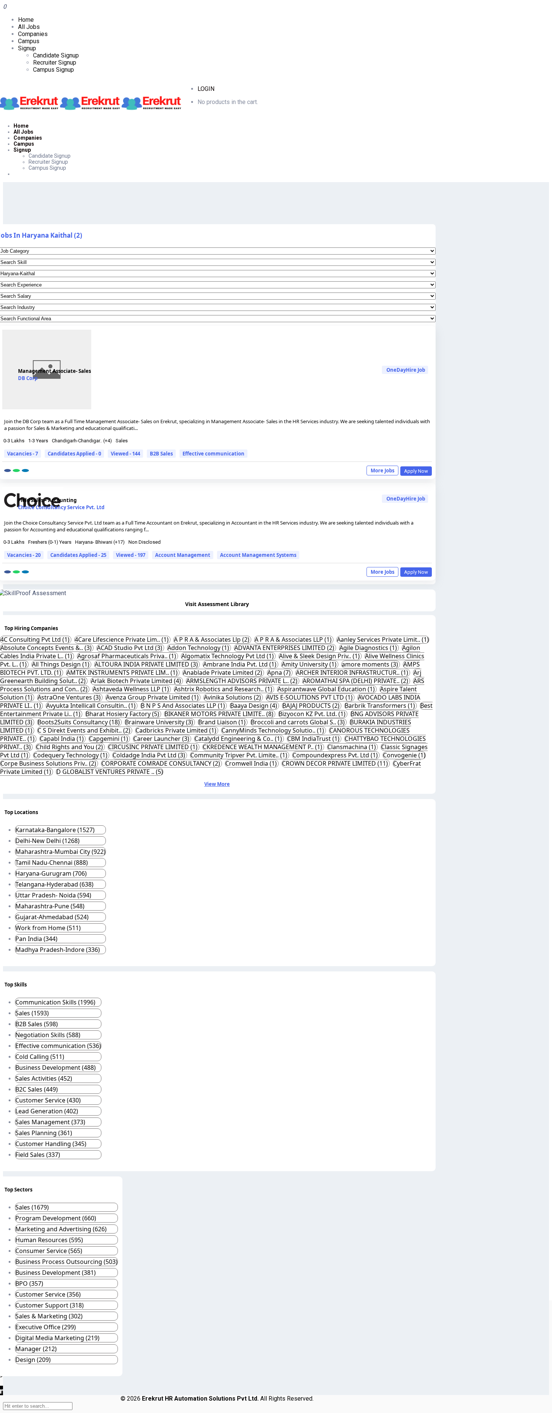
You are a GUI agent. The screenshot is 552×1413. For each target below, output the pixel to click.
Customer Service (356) (48, 1294)
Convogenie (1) (404, 755)
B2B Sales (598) (36, 1024)
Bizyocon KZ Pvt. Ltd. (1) (313, 714)
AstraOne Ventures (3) (70, 697)
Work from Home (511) (48, 928)
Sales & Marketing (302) (49, 1316)
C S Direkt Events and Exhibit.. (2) (85, 730)
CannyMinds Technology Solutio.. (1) (274, 730)
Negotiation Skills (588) (47, 1035)
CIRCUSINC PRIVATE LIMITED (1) (153, 747)
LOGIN (206, 88)
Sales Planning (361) (43, 1133)
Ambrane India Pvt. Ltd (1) (240, 664)
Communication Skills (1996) (55, 1002)
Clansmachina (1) (352, 747)
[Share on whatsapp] (16, 470)
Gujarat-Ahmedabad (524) (52, 917)
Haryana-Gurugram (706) (51, 873)
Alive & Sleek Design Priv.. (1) (320, 656)
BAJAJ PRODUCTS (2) (311, 705)
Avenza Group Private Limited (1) (153, 697)
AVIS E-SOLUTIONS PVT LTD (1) (310, 697)
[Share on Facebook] (7, 470)
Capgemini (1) (109, 738)
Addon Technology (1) (199, 648)
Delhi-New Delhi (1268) (47, 841)
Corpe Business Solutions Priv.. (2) (49, 763)
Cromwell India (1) (251, 763)
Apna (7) (279, 672)
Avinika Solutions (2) (233, 697)
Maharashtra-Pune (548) (49, 906)
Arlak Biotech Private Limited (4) (136, 681)
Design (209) (33, 1360)
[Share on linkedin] (25, 470)
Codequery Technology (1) (71, 755)
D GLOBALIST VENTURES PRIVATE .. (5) (109, 772)
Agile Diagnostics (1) (368, 648)
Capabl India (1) (62, 738)
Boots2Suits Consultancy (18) (79, 722)
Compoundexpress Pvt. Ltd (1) (336, 755)
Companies (33, 34)
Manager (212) (36, 1349)
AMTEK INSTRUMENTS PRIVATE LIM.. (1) (122, 672)
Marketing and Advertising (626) (61, 1229)
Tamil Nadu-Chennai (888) (51, 862)
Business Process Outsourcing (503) (66, 1262)
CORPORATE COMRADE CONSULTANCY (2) (161, 763)
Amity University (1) (310, 664)
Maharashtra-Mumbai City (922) (60, 851)
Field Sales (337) (37, 1155)
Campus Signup (53, 69)
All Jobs (29, 26)
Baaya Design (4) (254, 705)
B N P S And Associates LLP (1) (183, 705)
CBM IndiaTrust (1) (314, 738)
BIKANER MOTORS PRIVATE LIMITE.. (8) (219, 714)
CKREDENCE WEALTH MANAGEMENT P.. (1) (263, 747)
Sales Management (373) (50, 1122)
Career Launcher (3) (162, 738)
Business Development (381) (55, 1272)
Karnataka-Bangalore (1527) (55, 830)
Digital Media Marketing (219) (57, 1338)
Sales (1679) (32, 1207)
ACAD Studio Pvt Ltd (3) (130, 648)
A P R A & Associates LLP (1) (294, 639)
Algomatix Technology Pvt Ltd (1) (228, 656)
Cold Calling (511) (39, 1057)
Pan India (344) (36, 939)
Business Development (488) (55, 1067)
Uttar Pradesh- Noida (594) (53, 895)
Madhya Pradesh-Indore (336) (57, 950)
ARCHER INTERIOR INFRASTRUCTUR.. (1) (353, 672)
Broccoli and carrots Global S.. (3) (298, 722)
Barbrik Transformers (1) (380, 705)
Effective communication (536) (58, 1046)
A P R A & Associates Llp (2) (212, 639)
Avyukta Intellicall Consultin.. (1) (91, 705)
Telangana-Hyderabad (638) (54, 884)
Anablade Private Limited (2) (223, 672)
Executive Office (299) (45, 1327)
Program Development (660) (55, 1218)
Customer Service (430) (48, 1100)
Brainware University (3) (160, 722)
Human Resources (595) (49, 1240)
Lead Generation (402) (46, 1111)
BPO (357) (29, 1283)
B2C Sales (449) (36, 1089)
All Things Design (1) (61, 664)
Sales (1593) (32, 1013)
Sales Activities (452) (43, 1078)
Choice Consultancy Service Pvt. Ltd (61, 507)
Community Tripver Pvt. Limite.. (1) (239, 755)
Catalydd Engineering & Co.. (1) (239, 738)
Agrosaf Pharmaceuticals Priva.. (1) (127, 656)
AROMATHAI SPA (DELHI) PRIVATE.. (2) (356, 681)
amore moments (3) (371, 664)
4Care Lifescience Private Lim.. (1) (122, 639)
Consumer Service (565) (48, 1251)
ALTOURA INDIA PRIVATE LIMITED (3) (147, 664)
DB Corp (28, 378)
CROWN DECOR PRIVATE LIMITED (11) (335, 763)
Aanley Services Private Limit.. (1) (383, 639)
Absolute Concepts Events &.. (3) (46, 648)
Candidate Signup (56, 55)
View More (217, 784)
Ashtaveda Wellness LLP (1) (131, 689)
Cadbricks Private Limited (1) (177, 730)
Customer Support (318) (49, 1305)
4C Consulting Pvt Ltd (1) (35, 639)
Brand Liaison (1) (222, 722)
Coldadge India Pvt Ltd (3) (150, 755)
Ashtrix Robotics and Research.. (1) (224, 689)
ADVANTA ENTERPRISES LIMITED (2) (285, 648)
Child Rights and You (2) (70, 747)
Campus (28, 41)
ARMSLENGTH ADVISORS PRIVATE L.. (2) (242, 681)
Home (26, 19)
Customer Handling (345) (50, 1144)
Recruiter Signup (54, 62)
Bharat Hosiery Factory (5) (123, 714)
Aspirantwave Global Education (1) (327, 689)
